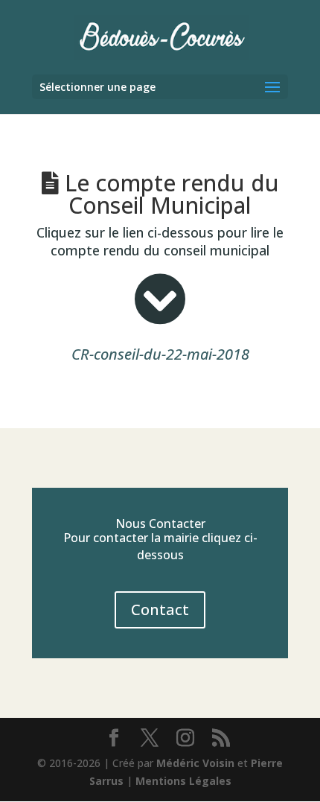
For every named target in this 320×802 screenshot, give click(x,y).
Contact (160, 609)
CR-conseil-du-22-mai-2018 (160, 354)
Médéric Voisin (195, 763)
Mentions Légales (183, 781)
